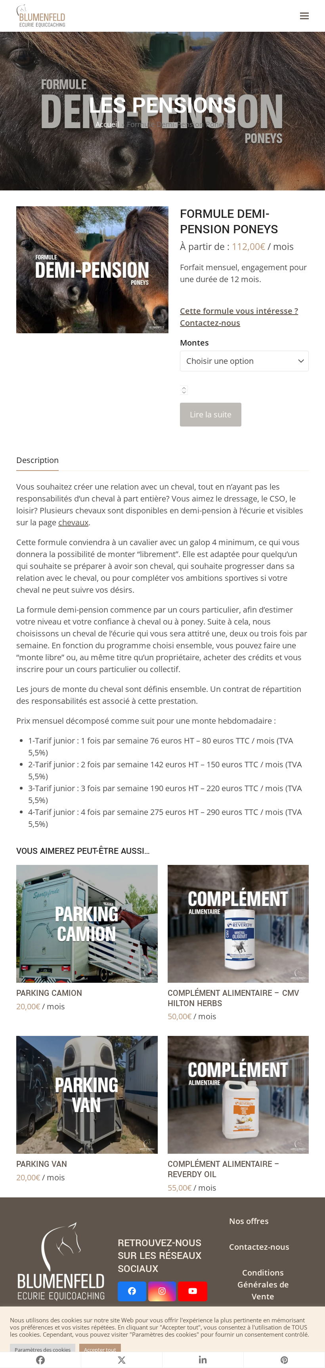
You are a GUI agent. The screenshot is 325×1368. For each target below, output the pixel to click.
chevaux (73, 522)
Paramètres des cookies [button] (43, 1349)
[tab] (37, 460)
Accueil (107, 124)
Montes (194, 342)
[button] (304, 16)
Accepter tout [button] (100, 1349)
